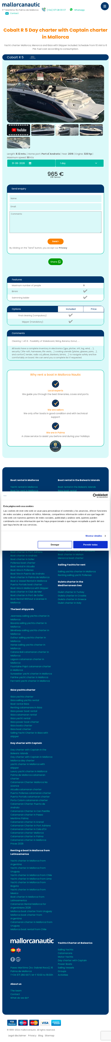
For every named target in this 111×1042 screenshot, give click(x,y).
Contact (14, 13)
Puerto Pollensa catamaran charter (30, 793)
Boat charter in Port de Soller (27, 595)
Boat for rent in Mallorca (24, 490)
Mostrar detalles (94, 536)
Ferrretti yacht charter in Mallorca (30, 681)
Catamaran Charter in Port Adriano (30, 825)
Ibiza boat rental (67, 490)
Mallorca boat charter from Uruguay (31, 911)
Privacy (63, 247)
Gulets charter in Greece (72, 599)
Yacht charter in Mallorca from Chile (31, 875)
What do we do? (19, 998)
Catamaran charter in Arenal (27, 822)
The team (16, 990)
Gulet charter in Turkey (71, 592)
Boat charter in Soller (22, 559)
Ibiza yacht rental (20, 718)
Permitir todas (90, 544)
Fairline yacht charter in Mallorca (29, 677)
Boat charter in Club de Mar (26, 591)
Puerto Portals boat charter (26, 584)
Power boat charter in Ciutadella (76, 551)
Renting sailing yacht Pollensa (74, 575)
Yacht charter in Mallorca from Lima (30, 878)
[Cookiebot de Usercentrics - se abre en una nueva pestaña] (95, 496)
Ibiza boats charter (21, 725)
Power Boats (65, 964)
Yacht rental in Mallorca (24, 487)
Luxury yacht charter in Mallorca (28, 771)
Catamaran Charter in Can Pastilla (30, 811)
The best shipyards (22, 609)
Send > (55, 241)
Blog (40, 1035)
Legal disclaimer (17, 1035)
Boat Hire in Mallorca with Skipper (29, 588)
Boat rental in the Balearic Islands (79, 480)
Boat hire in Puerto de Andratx (27, 573)
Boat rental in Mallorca (24, 480)
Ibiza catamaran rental (23, 714)
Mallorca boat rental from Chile (28, 929)
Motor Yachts (65, 956)
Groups (62, 971)
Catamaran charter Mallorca (27, 832)
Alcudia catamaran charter (26, 789)
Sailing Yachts (65, 949)
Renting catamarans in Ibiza (26, 707)
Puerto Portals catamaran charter (30, 796)
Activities (63, 975)
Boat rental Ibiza (19, 704)
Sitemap (49, 1035)
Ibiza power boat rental (23, 711)
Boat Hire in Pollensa (21, 570)
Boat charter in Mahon (70, 554)
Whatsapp (79, 10)
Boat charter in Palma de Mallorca (29, 577)
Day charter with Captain (26, 743)
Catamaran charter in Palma (26, 836)
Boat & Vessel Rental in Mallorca (28, 581)
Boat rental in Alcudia (22, 566)
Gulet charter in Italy (69, 603)
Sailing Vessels (66, 967)
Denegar (55, 544)
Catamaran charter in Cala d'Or (28, 829)
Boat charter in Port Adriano (26, 552)
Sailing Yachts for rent (71, 564)
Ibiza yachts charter (22, 690)
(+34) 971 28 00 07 (56, 10)
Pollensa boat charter (22, 563)
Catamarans (65, 953)
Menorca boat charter (71, 558)
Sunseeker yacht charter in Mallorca (31, 673)
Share (54, 261)
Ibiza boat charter (20, 729)
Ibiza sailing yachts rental (24, 700)
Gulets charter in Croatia (72, 595)
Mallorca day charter (22, 760)
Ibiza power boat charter (24, 722)
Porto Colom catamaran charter (29, 800)
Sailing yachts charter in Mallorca (77, 571)
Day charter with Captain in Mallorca (31, 757)
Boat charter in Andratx (23, 555)
